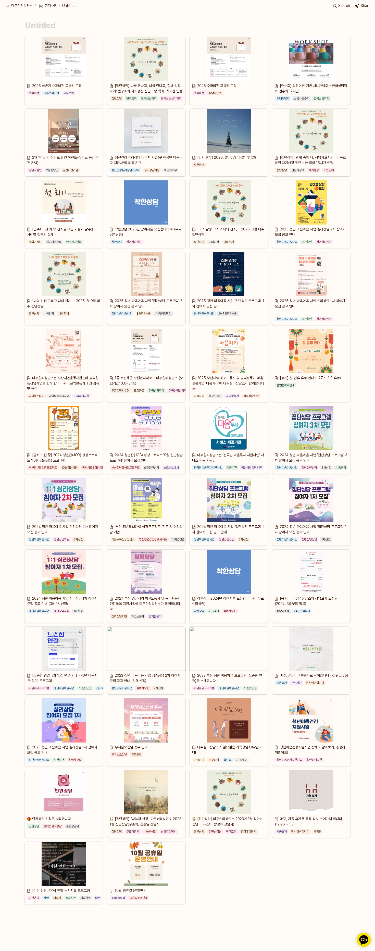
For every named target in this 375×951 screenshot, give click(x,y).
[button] (18, 6)
